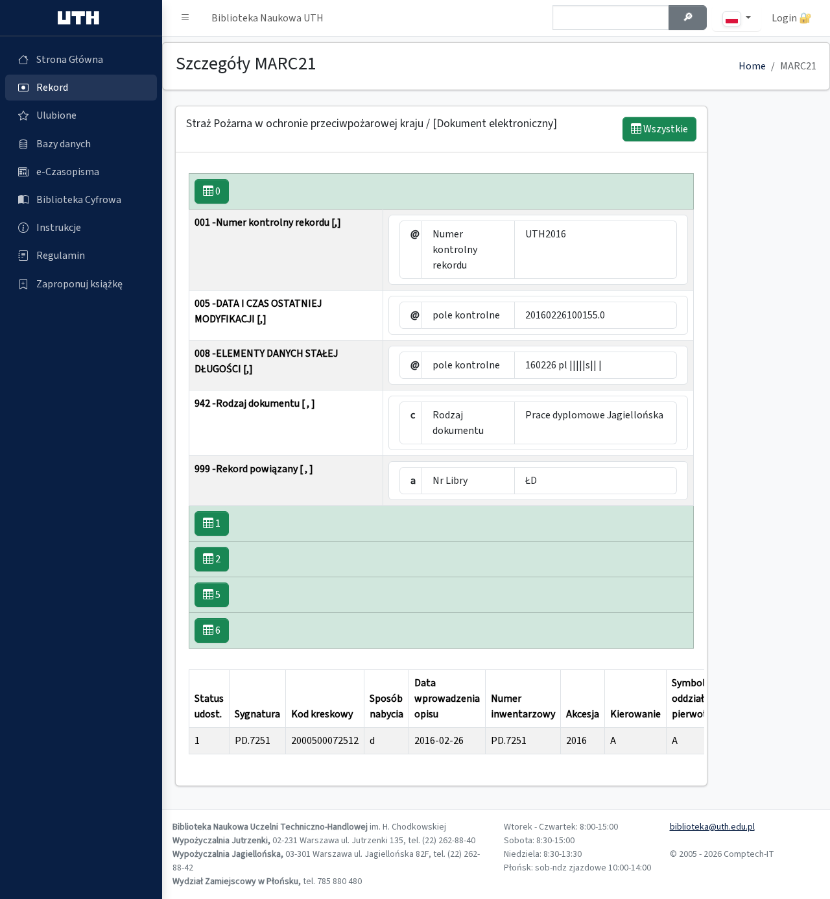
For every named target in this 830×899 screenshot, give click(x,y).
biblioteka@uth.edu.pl (712, 827)
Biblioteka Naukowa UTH (267, 18)
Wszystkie (664, 129)
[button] (185, 18)
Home (752, 66)
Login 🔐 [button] (792, 18)
